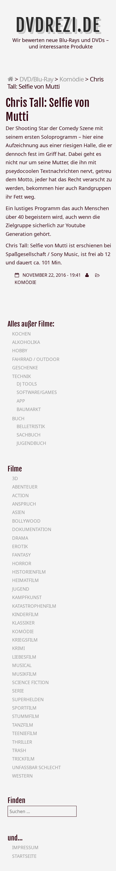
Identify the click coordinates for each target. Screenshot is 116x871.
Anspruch (24, 504)
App (21, 401)
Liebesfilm (24, 657)
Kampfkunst (27, 597)
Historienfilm (29, 572)
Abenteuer (24, 487)
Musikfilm (24, 674)
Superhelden (28, 699)
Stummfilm (25, 716)
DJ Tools (27, 384)
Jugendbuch (31, 443)
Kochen (21, 334)
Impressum (25, 847)
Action (20, 495)
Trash (19, 750)
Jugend (20, 589)
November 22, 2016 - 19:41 (52, 275)
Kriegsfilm (25, 640)
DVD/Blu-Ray (36, 79)
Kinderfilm (25, 614)
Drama (20, 538)
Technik (21, 376)
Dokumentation (31, 529)
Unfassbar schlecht (36, 767)
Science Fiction (30, 682)
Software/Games (37, 392)
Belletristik (31, 426)
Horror (21, 563)
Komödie (71, 79)
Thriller (22, 742)
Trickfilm (23, 759)
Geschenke (25, 368)
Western (22, 776)
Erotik (20, 546)
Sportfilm (24, 708)
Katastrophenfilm (34, 606)
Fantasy (21, 555)
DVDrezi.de (58, 25)
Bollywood (26, 521)
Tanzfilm (22, 725)
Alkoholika (26, 342)
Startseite (24, 856)
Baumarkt (29, 409)
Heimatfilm (25, 580)
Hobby (19, 351)
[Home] (10, 79)
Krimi (18, 648)
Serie (18, 691)
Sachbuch (29, 435)
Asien (18, 512)
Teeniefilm (24, 733)
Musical (22, 665)
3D (15, 478)
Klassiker (23, 623)
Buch (18, 418)
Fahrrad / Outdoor (35, 359)
